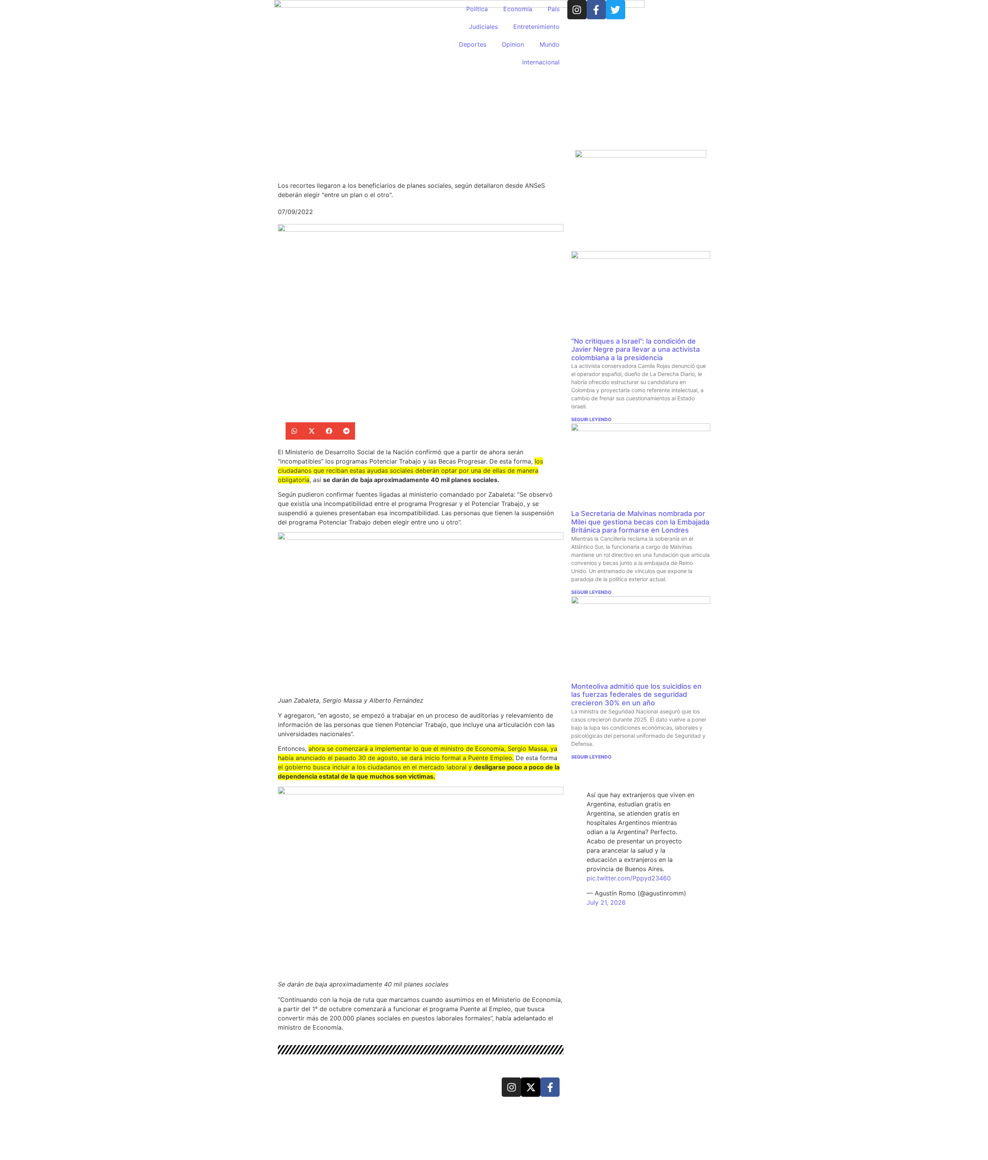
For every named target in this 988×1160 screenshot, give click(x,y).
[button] (294, 431)
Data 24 (306, 1086)
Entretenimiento (536, 26)
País (554, 9)
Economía (517, 9)
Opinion (513, 44)
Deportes (472, 44)
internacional (541, 62)
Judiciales (483, 26)
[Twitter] (615, 9)
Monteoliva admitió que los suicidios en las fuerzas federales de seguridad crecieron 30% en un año (636, 694)
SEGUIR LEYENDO (591, 419)
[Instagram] (577, 9)
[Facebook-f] (596, 9)
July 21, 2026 (606, 902)
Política (477, 9)
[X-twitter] (530, 1087)
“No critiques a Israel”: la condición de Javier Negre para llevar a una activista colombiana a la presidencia (635, 349)
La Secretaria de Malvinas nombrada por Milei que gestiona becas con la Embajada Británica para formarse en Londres (640, 521)
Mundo (550, 44)
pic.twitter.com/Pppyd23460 (629, 878)
